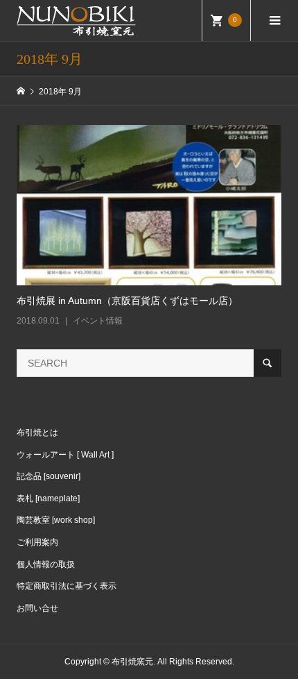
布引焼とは (37, 432)
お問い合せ (37, 608)
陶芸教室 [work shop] (56, 520)
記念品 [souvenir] (48, 476)
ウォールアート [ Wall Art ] (65, 455)
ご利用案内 (37, 542)
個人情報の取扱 (46, 564)
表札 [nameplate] (48, 498)
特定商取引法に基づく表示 (66, 586)
